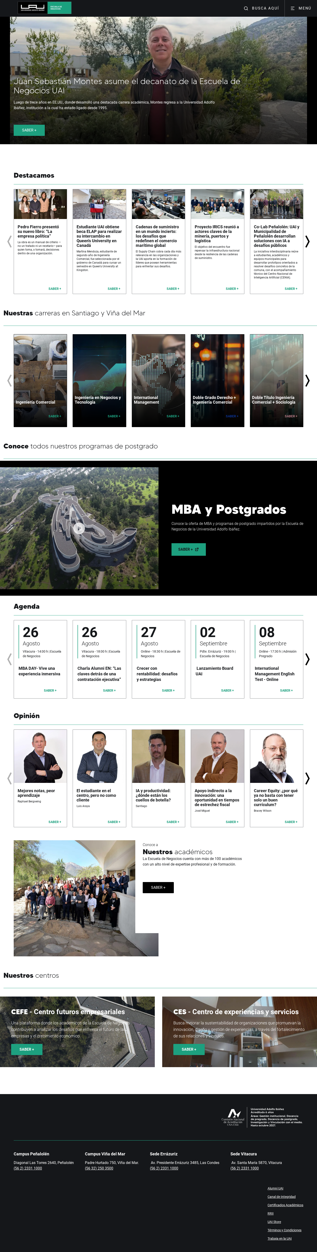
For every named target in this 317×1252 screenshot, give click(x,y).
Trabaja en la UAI (280, 1238)
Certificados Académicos (285, 1205)
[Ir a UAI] (30, 8)
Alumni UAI (275, 1188)
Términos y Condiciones (284, 1230)
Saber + (185, 549)
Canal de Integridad (282, 1197)
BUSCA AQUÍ (265, 8)
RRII (271, 1213)
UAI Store (274, 1222)
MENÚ (305, 8)
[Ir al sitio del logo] (59, 8)
